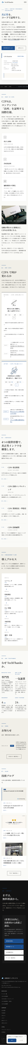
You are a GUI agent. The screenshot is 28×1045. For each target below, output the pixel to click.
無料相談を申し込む (8, 48)
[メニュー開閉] (25, 2)
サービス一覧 (4, 994)
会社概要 (3, 1010)
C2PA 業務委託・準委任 (7, 1001)
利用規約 (3, 1032)
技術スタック (4, 1021)
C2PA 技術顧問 (5, 1004)
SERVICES (4, 991)
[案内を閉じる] (25, 1036)
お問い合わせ (4, 1023)
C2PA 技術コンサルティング (7, 999)
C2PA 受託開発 (5, 996)
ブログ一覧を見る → (14, 873)
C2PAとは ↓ (21, 48)
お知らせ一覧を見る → (14, 757)
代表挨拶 (3, 1013)
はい (12, 1040)
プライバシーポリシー (6, 1030)
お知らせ (3, 1015)
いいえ (21, 1040)
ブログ (3, 1018)
